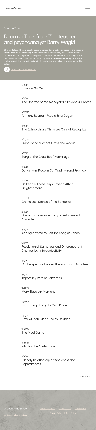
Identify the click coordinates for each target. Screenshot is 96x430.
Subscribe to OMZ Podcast (23, 69)
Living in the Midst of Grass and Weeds (48, 143)
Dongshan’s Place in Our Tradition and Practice (54, 170)
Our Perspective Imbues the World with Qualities (55, 264)
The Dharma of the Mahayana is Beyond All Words (56, 102)
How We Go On (32, 88)
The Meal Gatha (33, 333)
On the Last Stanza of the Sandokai (46, 202)
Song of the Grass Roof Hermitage (45, 157)
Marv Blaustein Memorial (39, 291)
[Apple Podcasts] (7, 69)
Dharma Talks (65, 408)
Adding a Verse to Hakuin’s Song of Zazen (51, 233)
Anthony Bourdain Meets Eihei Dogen (47, 116)
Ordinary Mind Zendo (14, 8)
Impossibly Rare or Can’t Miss (42, 278)
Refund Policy (70, 413)
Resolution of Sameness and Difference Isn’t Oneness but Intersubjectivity (52, 248)
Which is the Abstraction (38, 346)
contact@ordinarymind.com (16, 415)
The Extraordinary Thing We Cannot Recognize (54, 129)
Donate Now (80, 408)
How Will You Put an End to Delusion (46, 319)
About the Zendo (47, 408)
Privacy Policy (56, 413)
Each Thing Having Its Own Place (44, 305)
